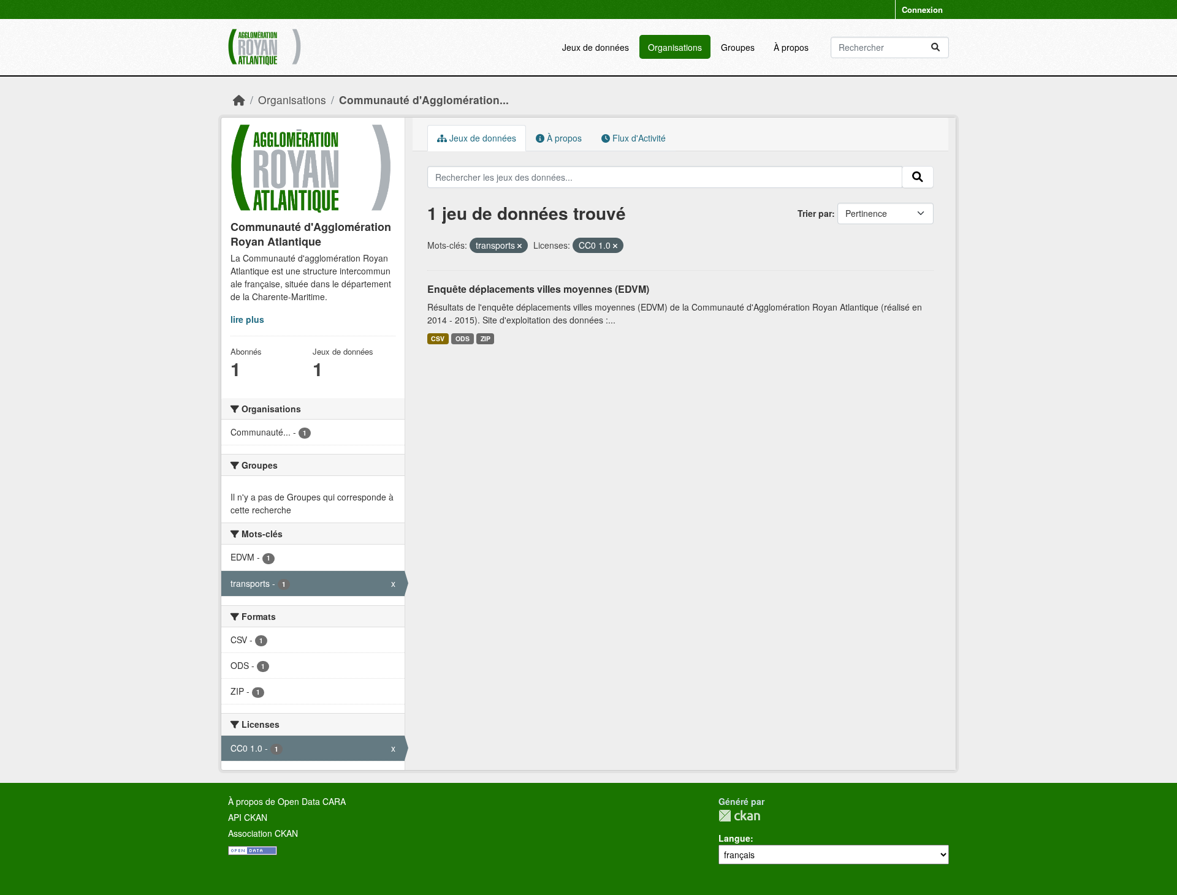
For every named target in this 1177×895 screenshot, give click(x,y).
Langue (734, 838)
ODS (462, 338)
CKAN (739, 815)
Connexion (922, 9)
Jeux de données (595, 47)
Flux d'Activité (638, 138)
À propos (791, 47)
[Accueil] (239, 99)
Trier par (815, 213)
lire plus (247, 319)
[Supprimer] (519, 246)
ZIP (485, 338)
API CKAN (247, 817)
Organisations (675, 47)
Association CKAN (263, 833)
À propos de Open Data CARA (287, 801)
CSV (437, 338)
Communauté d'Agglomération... (424, 99)
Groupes (738, 47)
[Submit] (935, 47)
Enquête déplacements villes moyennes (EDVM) (538, 289)
